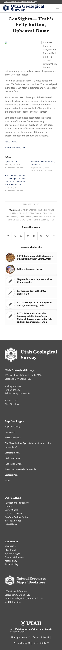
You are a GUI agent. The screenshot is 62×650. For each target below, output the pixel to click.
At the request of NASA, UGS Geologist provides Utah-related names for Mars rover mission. (15, 180)
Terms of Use (41, 637)
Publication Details (13, 463)
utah (52, 216)
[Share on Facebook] (8, 236)
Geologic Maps (11, 474)
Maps (7, 480)
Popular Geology (12, 426)
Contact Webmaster (15, 557)
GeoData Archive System (17, 517)
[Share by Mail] (54, 236)
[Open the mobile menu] (57, 8)
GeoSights (11, 216)
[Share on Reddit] (47, 236)
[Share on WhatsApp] (21, 236)
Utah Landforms (12, 458)
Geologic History (12, 452)
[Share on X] (14, 236)
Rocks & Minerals (12, 437)
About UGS (10, 546)
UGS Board (10, 550)
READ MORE (11, 141)
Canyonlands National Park (28, 210)
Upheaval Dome (12, 161)
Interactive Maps (13, 520)
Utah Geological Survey (20, 219)
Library (8, 506)
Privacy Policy (11, 564)
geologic (24, 213)
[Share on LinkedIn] (34, 236)
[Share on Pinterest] (28, 236)
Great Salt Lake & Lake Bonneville (20, 469)
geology (47, 213)
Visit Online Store (13, 602)
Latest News (11, 524)
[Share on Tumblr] (41, 236)
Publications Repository (17, 502)
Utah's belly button (44, 219)
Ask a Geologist (12, 553)
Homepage (10, 432)
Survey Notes (25, 216)
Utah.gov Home (20, 637)
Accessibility (11, 560)
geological (36, 213)
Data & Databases (13, 513)
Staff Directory (12, 404)
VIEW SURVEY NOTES (15, 147)
